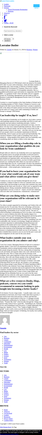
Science (6, 356)
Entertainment (8, 345)
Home (6, 410)
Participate (7, 6)
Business (29, 49)
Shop (5, 15)
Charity (6, 340)
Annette (9, 49)
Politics (6, 354)
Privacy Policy (8, 418)
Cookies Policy (8, 420)
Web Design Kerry (6, 427)
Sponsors (10, 11)
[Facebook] (4, 18)
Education (7, 343)
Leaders (6, 4)
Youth (6, 363)
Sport (5, 358)
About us (7, 13)
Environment (8, 347)
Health (6, 349)
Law (5, 350)
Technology (7, 359)
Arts (5, 336)
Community (7, 342)
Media (6, 352)
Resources (7, 417)
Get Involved (8, 413)
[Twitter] (5, 21)
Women (35, 49)
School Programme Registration (17, 9)
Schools (6, 8)
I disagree (6, 434)
